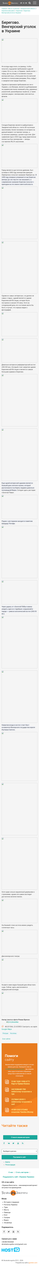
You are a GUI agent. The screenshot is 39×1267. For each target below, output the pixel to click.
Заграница (8, 1223)
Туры (6, 1207)
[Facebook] (4, 1232)
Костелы (13, 1033)
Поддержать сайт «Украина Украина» (18, 1177)
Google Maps (7, 1029)
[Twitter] (9, 1232)
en (26, 3)
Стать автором (22, 1172)
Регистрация (10, 1165)
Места (6, 1210)
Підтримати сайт (19, 1157)
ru (23, 3)
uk (21, 3)
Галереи (7, 1217)
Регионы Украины (10, 1205)
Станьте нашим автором (20, 1137)
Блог (6, 1215)
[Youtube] (13, 1232)
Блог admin (6, 1039)
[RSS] (18, 1232)
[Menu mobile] (34, 3)
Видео (6, 1220)
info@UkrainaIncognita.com (14, 1069)
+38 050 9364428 (8, 1242)
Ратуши (5, 1033)
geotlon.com (33, 1263)
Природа (7, 1212)
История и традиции (11, 1202)
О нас (10, 1172)
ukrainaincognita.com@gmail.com (14, 1244)
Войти (7, 1162)
